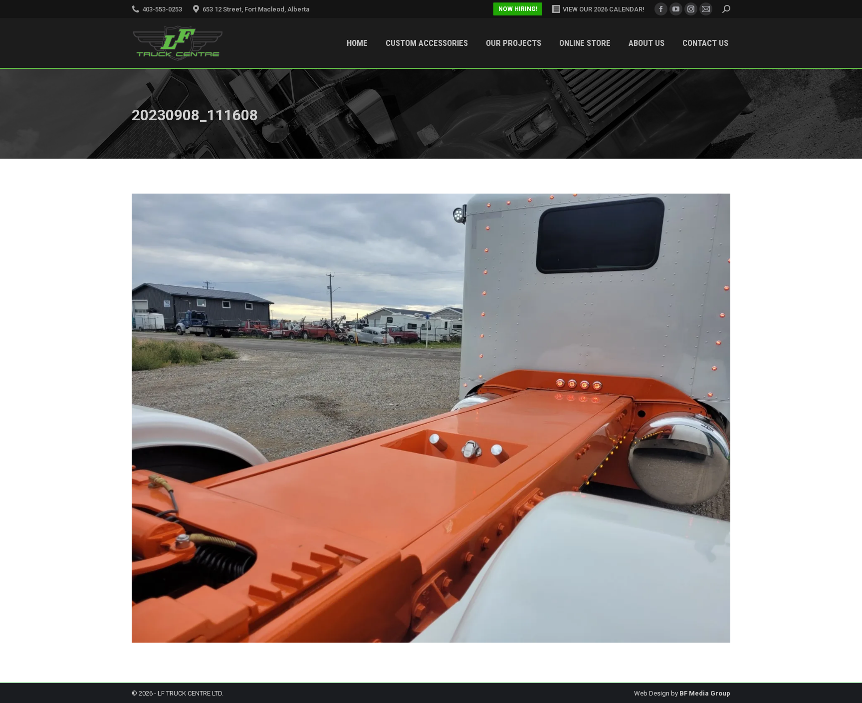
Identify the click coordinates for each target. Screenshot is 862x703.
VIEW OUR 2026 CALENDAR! (604, 9)
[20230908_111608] (431, 418)
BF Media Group (704, 693)
